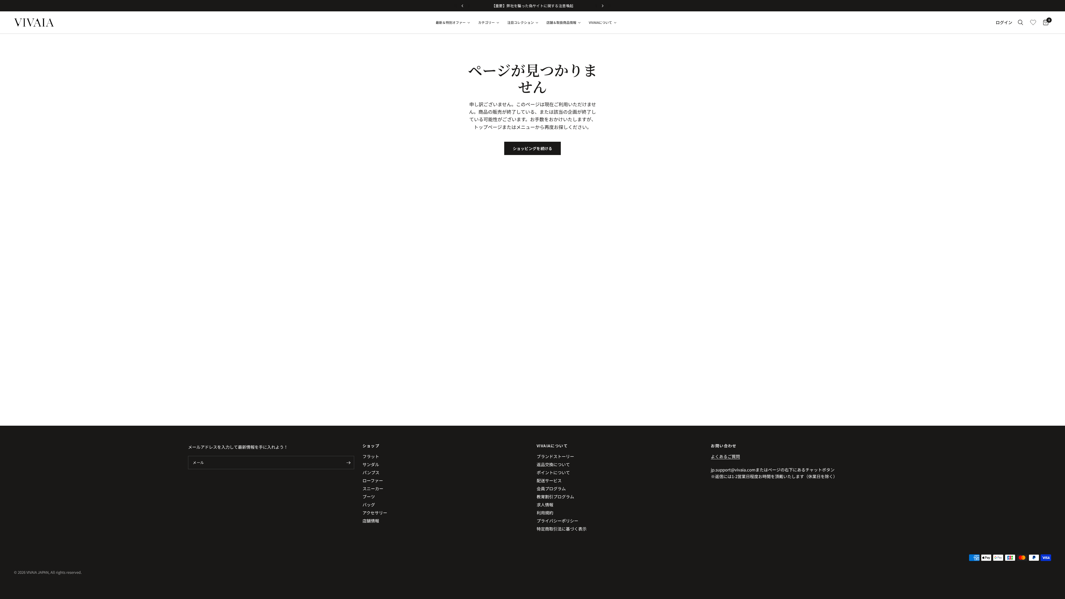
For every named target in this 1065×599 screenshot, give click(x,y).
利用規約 (545, 513)
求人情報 (545, 504)
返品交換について (553, 464)
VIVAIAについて (552, 446)
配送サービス (549, 480)
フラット (370, 456)
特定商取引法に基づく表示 (562, 529)
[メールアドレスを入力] (348, 462)
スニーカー (372, 488)
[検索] (1020, 22)
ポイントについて (553, 472)
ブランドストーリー (555, 456)
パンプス (370, 472)
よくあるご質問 (725, 456)
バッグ (368, 504)
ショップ (371, 446)
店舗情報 (370, 521)
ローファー (372, 480)
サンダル (370, 464)
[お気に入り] (1033, 22)
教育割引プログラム (555, 496)
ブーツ (368, 496)
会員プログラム (551, 488)
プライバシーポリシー (557, 521)
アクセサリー (374, 513)
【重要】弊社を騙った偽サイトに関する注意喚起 (533, 5)
